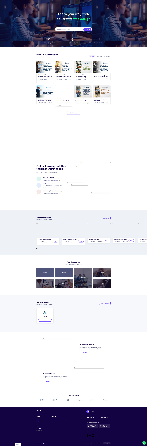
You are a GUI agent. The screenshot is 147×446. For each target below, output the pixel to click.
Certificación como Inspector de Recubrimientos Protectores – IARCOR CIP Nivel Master (45, 100)
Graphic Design (99, 56)
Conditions (38, 428)
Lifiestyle (67, 419)
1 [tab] (36, 248)
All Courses (92, 56)
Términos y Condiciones (89, 443)
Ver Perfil (45, 320)
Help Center (38, 423)
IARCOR (45, 316)
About (37, 419)
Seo (66, 422)
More (55, 241)
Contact (38, 421)
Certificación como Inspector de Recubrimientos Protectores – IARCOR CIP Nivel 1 (64, 78)
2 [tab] (37, 248)
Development (107, 56)
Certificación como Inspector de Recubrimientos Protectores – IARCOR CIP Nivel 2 (45, 78)
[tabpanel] (48, 235)
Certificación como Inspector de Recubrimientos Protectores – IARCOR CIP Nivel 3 (101, 76)
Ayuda (83, 443)
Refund (37, 426)
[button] (144, 443)
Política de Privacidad (98, 443)
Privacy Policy (39, 430)
